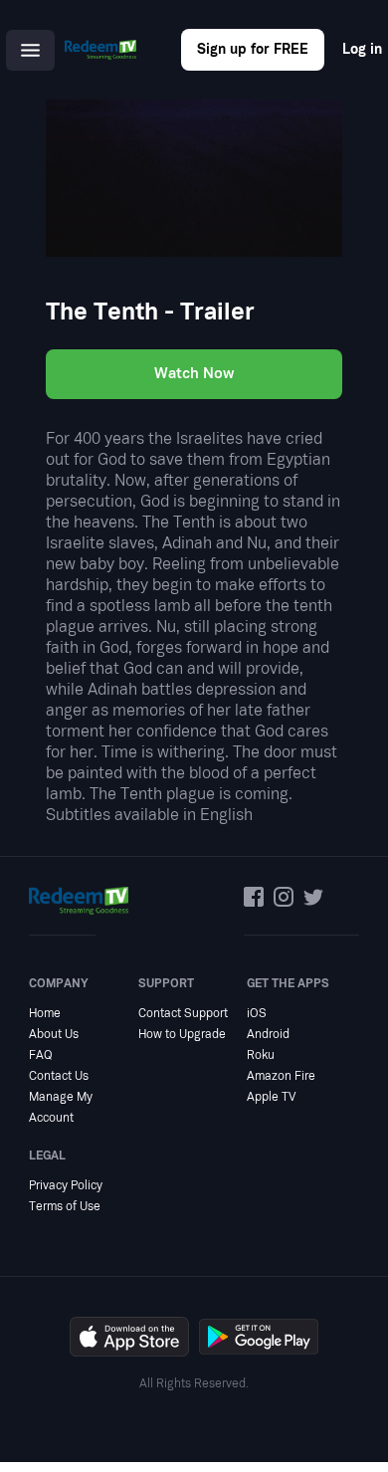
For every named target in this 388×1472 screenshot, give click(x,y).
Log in (362, 49)
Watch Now (194, 373)
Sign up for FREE (252, 49)
